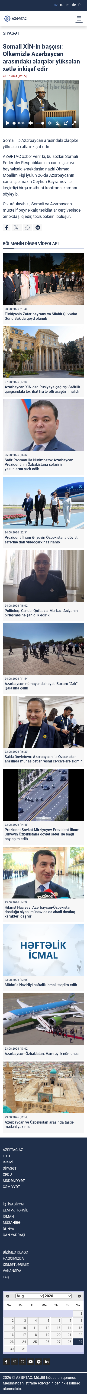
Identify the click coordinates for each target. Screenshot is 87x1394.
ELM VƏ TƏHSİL (15, 1210)
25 (35, 1342)
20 (59, 1335)
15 (80, 1328)
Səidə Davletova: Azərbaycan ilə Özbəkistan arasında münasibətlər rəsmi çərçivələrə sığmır (43, 759)
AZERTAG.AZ (13, 1150)
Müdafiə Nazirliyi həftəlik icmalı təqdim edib (41, 985)
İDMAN (8, 1216)
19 (47, 1335)
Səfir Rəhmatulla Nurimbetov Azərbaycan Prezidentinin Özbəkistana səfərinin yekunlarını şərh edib (39, 464)
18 (35, 1335)
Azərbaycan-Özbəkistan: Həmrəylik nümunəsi (42, 1053)
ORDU (7, 1174)
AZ (56, 5)
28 (69, 1342)
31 (24, 1349)
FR (79, 5)
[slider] (14, 123)
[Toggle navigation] (78, 18)
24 (24, 1342)
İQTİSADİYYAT (14, 1204)
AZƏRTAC (12, 156)
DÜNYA (8, 1229)
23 (12, 1342)
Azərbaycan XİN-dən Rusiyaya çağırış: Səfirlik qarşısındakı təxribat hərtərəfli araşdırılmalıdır (42, 389)
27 (59, 1342)
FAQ (6, 1277)
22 (80, 1335)
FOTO (7, 1156)
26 (47, 1342)
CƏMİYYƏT (11, 1187)
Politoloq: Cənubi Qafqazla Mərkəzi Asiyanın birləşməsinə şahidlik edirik (41, 613)
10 (24, 1328)
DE (74, 5)
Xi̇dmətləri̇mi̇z (16, 1265)
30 (12, 1349)
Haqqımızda (13, 1258)
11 (35, 1328)
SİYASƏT (11, 33)
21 (69, 1335)
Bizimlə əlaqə (15, 1252)
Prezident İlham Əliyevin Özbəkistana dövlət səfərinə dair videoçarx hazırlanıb (41, 539)
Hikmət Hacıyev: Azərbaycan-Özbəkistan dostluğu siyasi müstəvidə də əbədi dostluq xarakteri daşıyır (40, 911)
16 (12, 1335)
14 (69, 1328)
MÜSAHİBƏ (11, 1223)
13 (59, 1328)
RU (61, 5)
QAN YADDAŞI (14, 1235)
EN (68, 5)
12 (47, 1328)
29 (80, 1342)
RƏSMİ (8, 1162)
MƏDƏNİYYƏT (14, 1181)
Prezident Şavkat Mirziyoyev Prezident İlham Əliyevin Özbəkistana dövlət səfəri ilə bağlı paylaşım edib (42, 834)
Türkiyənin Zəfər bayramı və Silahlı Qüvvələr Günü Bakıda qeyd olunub (41, 316)
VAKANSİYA (12, 1271)
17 (24, 1335)
